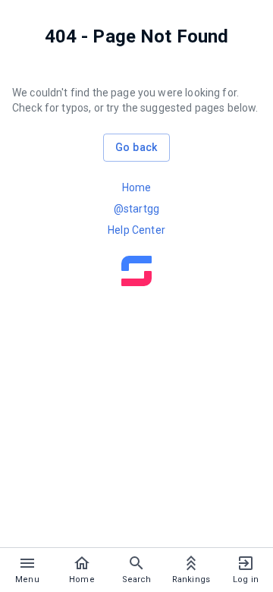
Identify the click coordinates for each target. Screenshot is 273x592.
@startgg (136, 209)
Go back (136, 147)
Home (137, 187)
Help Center (136, 230)
